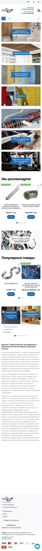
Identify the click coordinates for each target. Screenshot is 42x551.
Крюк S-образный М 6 (11, 283)
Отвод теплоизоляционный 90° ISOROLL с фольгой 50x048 (31, 205)
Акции (5, 514)
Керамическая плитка (10, 327)
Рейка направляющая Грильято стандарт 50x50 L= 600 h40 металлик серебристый (11, 206)
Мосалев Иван (6, 539)
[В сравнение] (19, 188)
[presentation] (2, 202)
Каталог (5, 516)
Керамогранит (8, 329)
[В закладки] (19, 186)
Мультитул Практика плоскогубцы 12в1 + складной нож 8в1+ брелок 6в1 (31, 285)
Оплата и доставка (8, 505)
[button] (17, 222)
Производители (7, 511)
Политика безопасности (10, 507)
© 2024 (3, 532)
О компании (6, 502)
